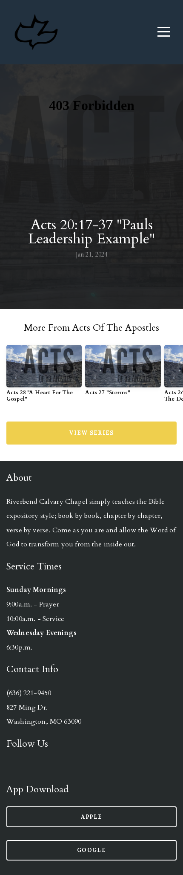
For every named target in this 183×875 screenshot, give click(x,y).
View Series (91, 432)
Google (91, 850)
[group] (44, 377)
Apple (92, 816)
